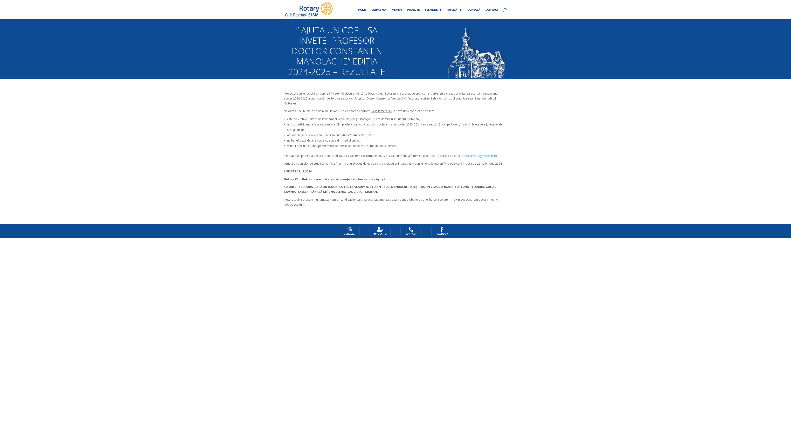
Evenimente (433, 10)
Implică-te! (454, 10)
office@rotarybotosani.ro (480, 156)
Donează (473, 10)
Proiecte (413, 10)
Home (362, 10)
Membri (397, 10)
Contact (492, 10)
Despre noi (378, 10)
